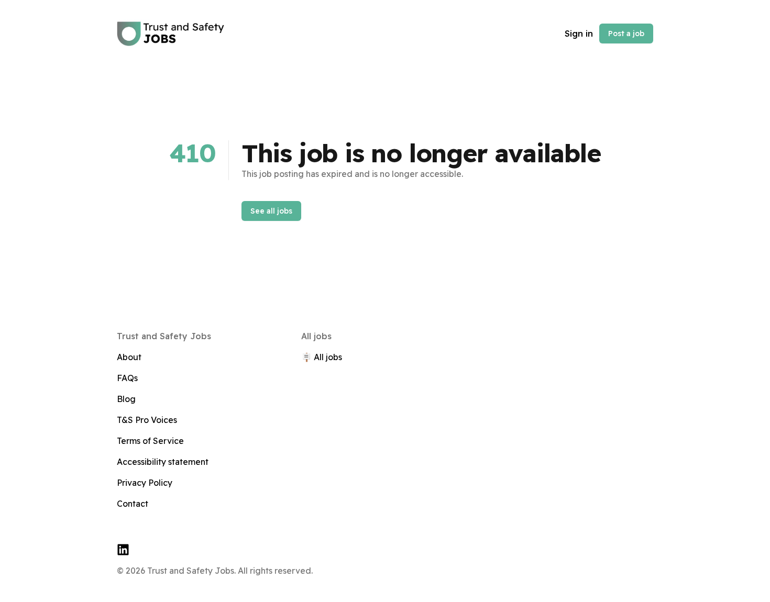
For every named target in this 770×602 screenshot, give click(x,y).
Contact (132, 503)
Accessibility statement (162, 461)
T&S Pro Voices (147, 420)
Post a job (626, 33)
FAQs (127, 378)
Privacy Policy (144, 482)
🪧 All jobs (321, 357)
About (129, 357)
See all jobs (271, 211)
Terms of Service (150, 441)
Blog (126, 399)
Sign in (579, 33)
